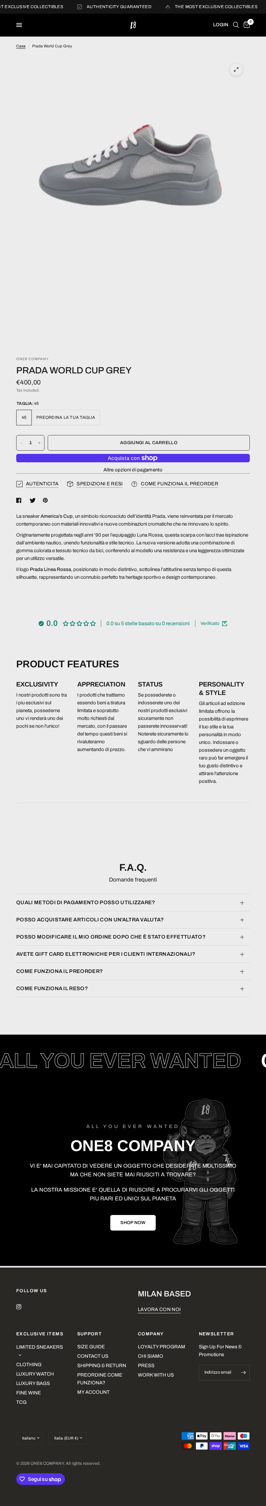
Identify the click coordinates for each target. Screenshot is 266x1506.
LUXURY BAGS (33, 1383)
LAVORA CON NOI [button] (159, 1309)
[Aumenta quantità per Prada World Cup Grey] (39, 442)
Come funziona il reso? (52, 988)
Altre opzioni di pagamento (133, 469)
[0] (245, 25)
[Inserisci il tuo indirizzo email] (243, 1372)
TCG (21, 1402)
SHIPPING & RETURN (101, 1365)
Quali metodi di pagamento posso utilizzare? (85, 902)
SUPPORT (89, 1334)
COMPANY (151, 1334)
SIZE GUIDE (91, 1346)
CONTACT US (92, 1356)
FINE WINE (28, 1392)
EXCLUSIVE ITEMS (39, 1334)
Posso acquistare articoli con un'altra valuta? (90, 919)
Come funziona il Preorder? (59, 971)
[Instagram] (23, 1307)
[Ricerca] (236, 25)
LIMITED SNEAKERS (39, 1347)
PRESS (146, 1365)
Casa (21, 46)
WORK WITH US (156, 1375)
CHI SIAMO (150, 1356)
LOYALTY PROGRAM (161, 1346)
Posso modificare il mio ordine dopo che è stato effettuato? (111, 937)
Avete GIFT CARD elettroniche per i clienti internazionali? (106, 954)
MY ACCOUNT (93, 1392)
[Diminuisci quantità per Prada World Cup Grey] (21, 442)
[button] (132, 1223)
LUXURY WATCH (35, 1374)
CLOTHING (29, 1364)
